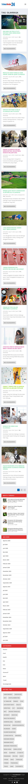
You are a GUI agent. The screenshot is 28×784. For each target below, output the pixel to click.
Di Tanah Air (7, 701)
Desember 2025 (7, 571)
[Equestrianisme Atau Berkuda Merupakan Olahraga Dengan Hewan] (14, 455)
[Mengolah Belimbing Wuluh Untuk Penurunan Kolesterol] (5, 530)
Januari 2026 (6, 567)
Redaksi (5, 778)
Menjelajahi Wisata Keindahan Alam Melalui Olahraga (14, 191)
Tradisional (14, 763)
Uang (11, 766)
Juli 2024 (5, 636)
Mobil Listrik (17, 749)
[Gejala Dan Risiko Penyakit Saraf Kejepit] (5, 507)
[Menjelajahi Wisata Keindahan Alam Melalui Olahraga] (14, 180)
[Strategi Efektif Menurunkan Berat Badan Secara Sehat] (14, 336)
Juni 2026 (5, 548)
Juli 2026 (5, 544)
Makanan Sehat (8, 742)
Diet (5, 698)
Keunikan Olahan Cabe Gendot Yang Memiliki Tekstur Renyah (16, 514)
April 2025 (5, 602)
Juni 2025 (5, 594)
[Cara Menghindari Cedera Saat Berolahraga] (14, 218)
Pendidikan (7, 756)
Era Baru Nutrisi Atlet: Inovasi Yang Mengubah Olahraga (11, 33)
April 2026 (5, 556)
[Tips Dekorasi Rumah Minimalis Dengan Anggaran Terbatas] (5, 500)
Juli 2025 (5, 590)
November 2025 (7, 575)
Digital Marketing (14, 698)
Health (16, 155)
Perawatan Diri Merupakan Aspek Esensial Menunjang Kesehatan (15, 521)
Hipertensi (7, 708)
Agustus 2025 (6, 586)
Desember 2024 (7, 617)
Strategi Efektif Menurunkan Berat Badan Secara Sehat (13, 347)
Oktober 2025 (6, 579)
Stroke (6, 759)
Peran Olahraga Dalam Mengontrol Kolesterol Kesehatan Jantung (12, 151)
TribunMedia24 (16, 774)
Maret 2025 (6, 606)
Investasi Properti (9, 718)
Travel (4, 680)
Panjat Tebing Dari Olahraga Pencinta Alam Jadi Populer (13, 387)
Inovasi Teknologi (14, 711)
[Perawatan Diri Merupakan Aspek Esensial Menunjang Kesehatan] (5, 521)
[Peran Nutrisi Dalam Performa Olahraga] (14, 296)
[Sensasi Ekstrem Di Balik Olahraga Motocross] (14, 100)
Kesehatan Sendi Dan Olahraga (10, 427)
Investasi (14, 715)
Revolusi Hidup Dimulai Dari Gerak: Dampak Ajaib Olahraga (14, 73)
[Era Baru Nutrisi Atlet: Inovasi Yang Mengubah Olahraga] (14, 22)
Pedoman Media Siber (14, 780)
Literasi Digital (8, 735)
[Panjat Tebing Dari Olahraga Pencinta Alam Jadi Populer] (14, 375)
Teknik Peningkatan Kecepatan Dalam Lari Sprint (13, 268)
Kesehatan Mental (18, 725)
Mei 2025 (5, 598)
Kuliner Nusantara (9, 732)
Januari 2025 (6, 613)
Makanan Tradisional (10, 746)
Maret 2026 (6, 560)
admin (6, 37)
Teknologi (19, 759)
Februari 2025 (6, 609)
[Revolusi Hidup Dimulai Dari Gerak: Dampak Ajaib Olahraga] (14, 62)
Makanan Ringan (9, 739)
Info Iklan (10, 778)
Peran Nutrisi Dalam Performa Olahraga (10, 308)
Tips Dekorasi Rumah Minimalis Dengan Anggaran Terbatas (16, 500)
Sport (16, 37)
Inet (4, 665)
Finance (5, 649)
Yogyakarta (19, 766)
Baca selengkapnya (9, 48)
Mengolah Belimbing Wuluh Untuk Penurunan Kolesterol (15, 529)
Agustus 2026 (6, 540)
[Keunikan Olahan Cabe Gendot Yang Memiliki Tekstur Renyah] (5, 514)
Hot (4, 661)
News (19, 155)
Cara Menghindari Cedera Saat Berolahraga (12, 228)
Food (15, 516)
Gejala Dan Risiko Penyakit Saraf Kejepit (15, 507)
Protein (15, 756)
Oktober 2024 (6, 625)
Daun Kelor (18, 694)
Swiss (12, 759)
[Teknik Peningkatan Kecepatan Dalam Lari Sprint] (14, 256)
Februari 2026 (6, 563)
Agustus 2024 (6, 632)
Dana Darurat (8, 694)
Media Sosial (7, 749)
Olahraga (12, 752)
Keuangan (7, 728)
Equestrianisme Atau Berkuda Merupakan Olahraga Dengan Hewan (14, 467)
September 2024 (7, 628)
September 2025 (7, 583)
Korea (14, 728)
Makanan (18, 735)
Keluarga (17, 722)
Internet (6, 715)
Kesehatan (7, 725)
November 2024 (7, 621)
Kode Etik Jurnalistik (19, 778)
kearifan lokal (8, 722)
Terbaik (6, 763)
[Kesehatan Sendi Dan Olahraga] (14, 415)
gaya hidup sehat (9, 704)
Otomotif (5, 672)
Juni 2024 (5, 640)
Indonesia (20, 708)
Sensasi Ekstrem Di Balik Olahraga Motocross (11, 110)
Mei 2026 (5, 552)
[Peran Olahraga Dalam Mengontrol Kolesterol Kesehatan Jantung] (14, 138)
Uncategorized (21, 194)
